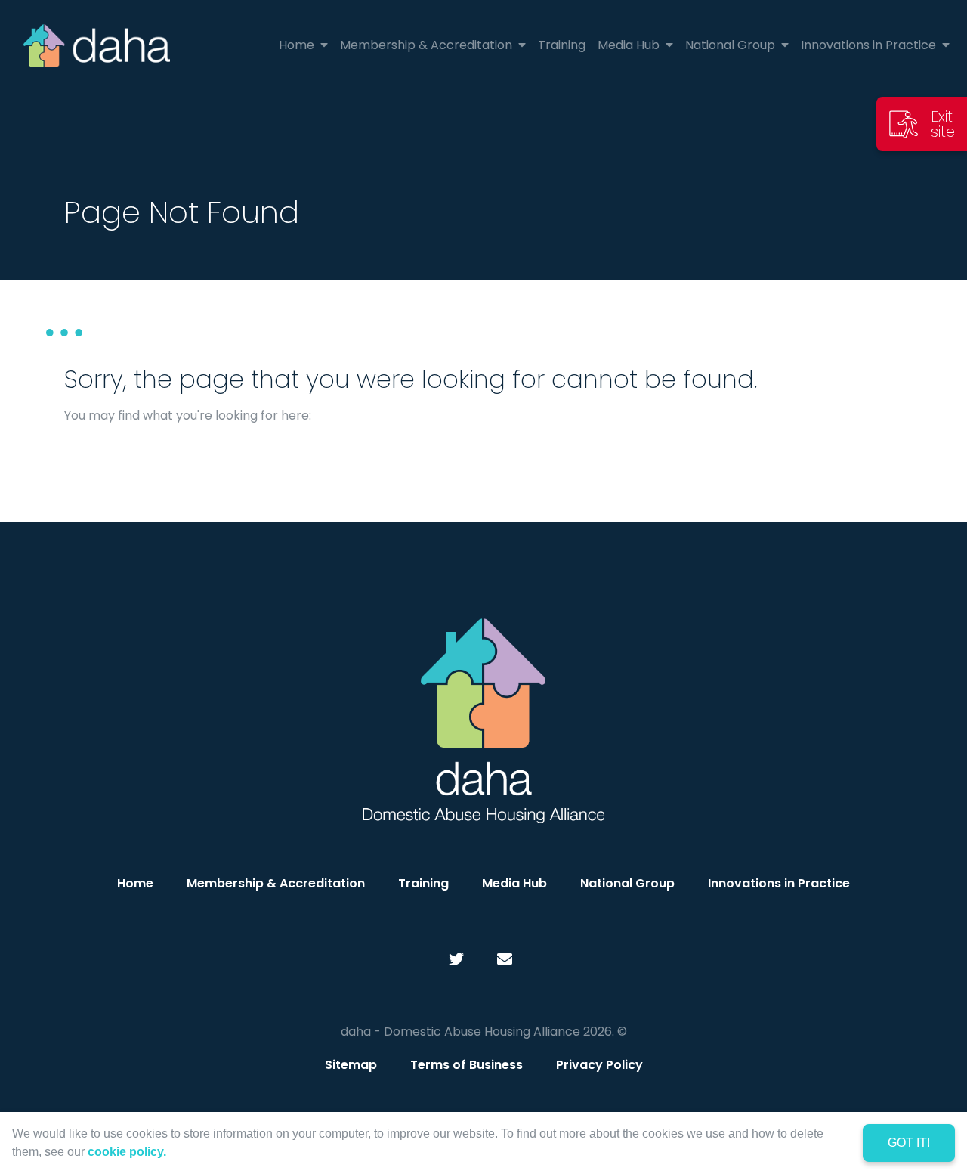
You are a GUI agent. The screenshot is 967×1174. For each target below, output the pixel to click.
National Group (627, 883)
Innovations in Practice (779, 883)
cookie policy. (127, 1151)
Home (135, 883)
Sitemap (351, 1064)
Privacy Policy (599, 1064)
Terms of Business (466, 1064)
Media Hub (514, 883)
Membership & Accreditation (276, 883)
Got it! (909, 1142)
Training (423, 883)
